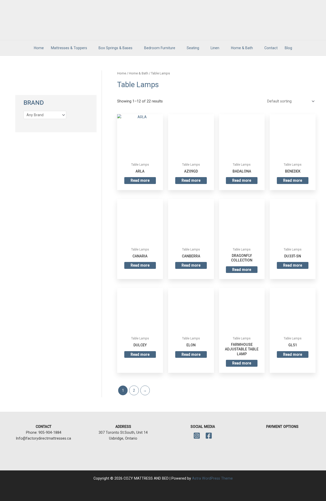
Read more (140, 180)
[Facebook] (208, 435)
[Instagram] (196, 435)
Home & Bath (138, 73)
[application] (89, 48)
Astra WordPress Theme (212, 478)
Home (121, 73)
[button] (302, 48)
